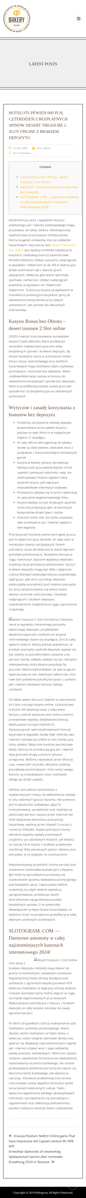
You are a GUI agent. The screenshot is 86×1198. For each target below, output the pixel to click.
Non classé (43, 148)
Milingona (41, 1192)
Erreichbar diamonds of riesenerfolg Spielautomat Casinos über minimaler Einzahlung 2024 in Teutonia (36, 1156)
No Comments (22, 153)
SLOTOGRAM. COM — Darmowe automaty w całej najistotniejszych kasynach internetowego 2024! (49, 202)
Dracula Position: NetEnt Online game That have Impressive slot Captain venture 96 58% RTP (42, 1141)
